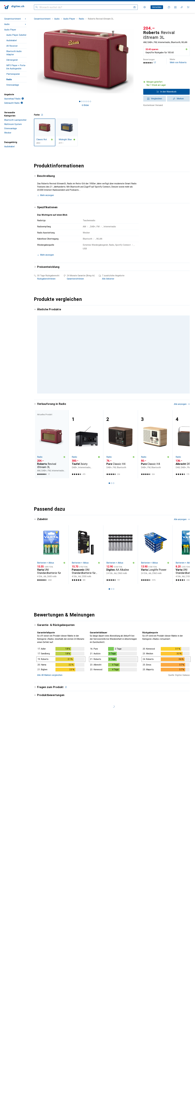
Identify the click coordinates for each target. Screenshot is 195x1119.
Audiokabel (11, 40)
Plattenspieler (13, 74)
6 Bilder (85, 105)
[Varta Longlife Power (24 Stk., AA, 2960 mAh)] (155, 568)
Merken (180, 98)
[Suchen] (36, 7)
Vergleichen (156, 98)
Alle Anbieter (108, 278)
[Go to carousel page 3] (111, 407)
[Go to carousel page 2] (109, 407)
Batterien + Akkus (45, 577)
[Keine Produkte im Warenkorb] (188, 7)
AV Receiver (12, 46)
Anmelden (156, 7)
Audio (7, 24)
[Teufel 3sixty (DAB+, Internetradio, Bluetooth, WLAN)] (86, 458)
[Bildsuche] (134, 7)
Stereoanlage (12, 85)
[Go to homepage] (14, 7)
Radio (9, 79)
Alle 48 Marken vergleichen (49, 689)
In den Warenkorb (168, 91)
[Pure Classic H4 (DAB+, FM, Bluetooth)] (120, 458)
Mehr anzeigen (47, 195)
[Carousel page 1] (79, 101)
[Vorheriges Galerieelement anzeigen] (33, 61)
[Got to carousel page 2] (82, 101)
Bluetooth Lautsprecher (15, 120)
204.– (149, 28)
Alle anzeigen (180, 309)
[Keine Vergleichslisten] (175, 7)
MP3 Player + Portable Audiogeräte (16, 67)
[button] (186, 49)
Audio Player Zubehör (16, 35)
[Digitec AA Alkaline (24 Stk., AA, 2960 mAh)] (120, 568)
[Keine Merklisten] (182, 7)
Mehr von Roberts (178, 61)
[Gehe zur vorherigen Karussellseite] (38, 356)
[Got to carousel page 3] (84, 101)
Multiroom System (13, 124)
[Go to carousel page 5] (115, 407)
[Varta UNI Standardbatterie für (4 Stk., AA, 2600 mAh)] (51, 568)
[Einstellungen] (144, 7)
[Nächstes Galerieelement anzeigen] (137, 61)
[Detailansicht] (60, 674)
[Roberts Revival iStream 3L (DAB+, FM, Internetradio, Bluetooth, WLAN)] (86, 343)
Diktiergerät (12, 60)
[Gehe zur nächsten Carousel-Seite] (185, 356)
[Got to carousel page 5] (88, 101)
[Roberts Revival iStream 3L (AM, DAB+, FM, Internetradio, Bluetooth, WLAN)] (120, 343)
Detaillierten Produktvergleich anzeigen (149, 309)
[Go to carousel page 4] (113, 407)
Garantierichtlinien (75, 278)
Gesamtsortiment (12, 19)
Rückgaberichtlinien (46, 278)
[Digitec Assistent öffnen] (169, 7)
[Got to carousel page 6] (90, 101)
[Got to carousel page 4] (86, 101)
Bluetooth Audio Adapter (14, 53)
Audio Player (10, 29)
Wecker (7, 132)
